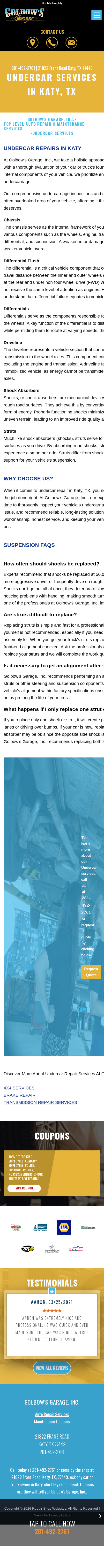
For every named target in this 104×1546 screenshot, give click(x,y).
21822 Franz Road (52, 68)
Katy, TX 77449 (80, 68)
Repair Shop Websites (49, 1508)
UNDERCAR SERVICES (53, 133)
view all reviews (52, 1368)
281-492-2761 (23, 68)
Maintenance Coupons (52, 1421)
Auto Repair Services (52, 1414)
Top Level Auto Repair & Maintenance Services (44, 126)
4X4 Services (19, 1088)
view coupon (24, 1188)
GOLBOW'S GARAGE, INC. (51, 119)
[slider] (52, 1311)
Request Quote (91, 972)
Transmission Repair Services (40, 1102)
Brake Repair (20, 1095)
